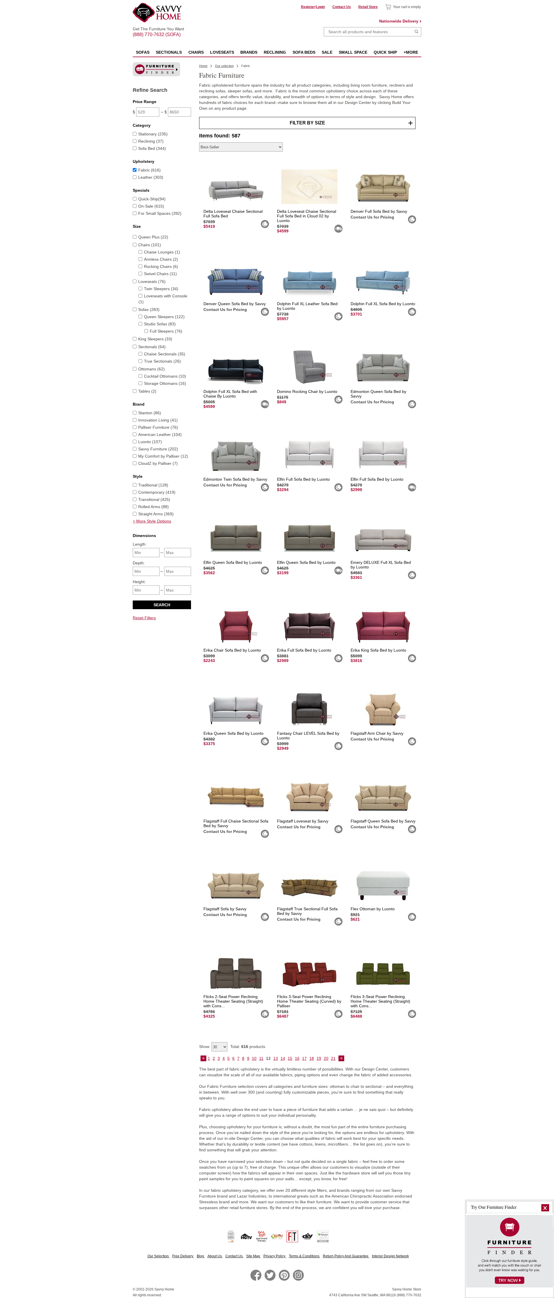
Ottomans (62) (151, 369)
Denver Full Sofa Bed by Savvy (379, 211)
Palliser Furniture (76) (158, 427)
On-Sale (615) (151, 206)
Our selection (224, 66)
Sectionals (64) (152, 346)
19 (319, 1058)
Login (320, 7)
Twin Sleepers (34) (161, 288)
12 (268, 1058)
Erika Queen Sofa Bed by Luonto (233, 733)
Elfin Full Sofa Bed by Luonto (303, 479)
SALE (327, 52)
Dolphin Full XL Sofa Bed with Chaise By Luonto (230, 393)
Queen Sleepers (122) (164, 316)
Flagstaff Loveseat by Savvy (302, 821)
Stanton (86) (149, 413)
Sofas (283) (149, 309)
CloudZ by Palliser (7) (158, 463)
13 (275, 1058)
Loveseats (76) (152, 281)
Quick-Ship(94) (152, 199)
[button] (545, 1207)
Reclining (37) (151, 141)
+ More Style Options (152, 521)
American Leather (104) (160, 434)
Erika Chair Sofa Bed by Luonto (232, 650)
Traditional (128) (153, 485)
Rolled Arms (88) (153, 506)
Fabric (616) (149, 170)
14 (282, 1058)
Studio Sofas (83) (160, 324)
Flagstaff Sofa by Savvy (224, 909)
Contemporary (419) (156, 492)
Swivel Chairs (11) (160, 273)
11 (261, 1058)
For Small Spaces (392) (159, 213)
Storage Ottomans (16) (165, 383)
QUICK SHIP (385, 52)
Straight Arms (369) (156, 514)
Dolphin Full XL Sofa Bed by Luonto (383, 303)
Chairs (196, 52)
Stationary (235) (153, 134)
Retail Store (368, 7)
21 (333, 1058)
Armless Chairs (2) (161, 259)
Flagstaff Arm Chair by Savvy (377, 733)
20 (326, 1058)
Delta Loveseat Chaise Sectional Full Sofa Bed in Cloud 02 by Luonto (306, 216)
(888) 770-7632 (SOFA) (158, 29)
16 (297, 1058)
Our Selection (158, 1256)
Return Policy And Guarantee (346, 1256)
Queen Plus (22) (153, 237)
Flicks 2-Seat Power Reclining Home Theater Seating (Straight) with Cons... (233, 1001)
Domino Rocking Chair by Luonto (307, 391)
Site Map (253, 1256)
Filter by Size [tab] (307, 122)
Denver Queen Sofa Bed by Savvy (234, 303)
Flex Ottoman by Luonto (373, 909)
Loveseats (222, 52)
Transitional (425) (154, 499)
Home (203, 66)
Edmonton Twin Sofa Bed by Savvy (235, 479)
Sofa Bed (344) (152, 148)
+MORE (411, 52)
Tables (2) (147, 391)
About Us (215, 1256)
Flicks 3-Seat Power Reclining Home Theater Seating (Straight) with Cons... (380, 1001)
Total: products (247, 1046)
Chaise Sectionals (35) (164, 354)
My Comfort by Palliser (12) (163, 456)
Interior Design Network (390, 1256)
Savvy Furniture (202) (158, 449)
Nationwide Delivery (398, 21)
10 (254, 1058)
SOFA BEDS (304, 52)
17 (304, 1058)
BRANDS (248, 52)
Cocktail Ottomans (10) (165, 376)
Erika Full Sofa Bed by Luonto (304, 650)
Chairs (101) (149, 245)
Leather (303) (150, 177)
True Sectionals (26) (162, 361)
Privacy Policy (274, 1256)
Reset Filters (144, 618)
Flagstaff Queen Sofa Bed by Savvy (383, 821)
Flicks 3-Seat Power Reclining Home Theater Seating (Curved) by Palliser (309, 1001)
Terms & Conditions (304, 1256)
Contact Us (341, 7)
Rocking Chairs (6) (161, 266)
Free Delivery (183, 1256)
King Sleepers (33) (155, 339)
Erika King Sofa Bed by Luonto (378, 650)
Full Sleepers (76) (166, 331)
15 (290, 1058)
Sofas (142, 52)
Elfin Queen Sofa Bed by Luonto (232, 562)
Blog (201, 1256)
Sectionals (169, 52)
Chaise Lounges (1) (162, 252)
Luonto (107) (150, 441)
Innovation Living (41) (158, 420)
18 (311, 1058)
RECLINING (275, 52)
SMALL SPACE (353, 52)
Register (308, 7)
